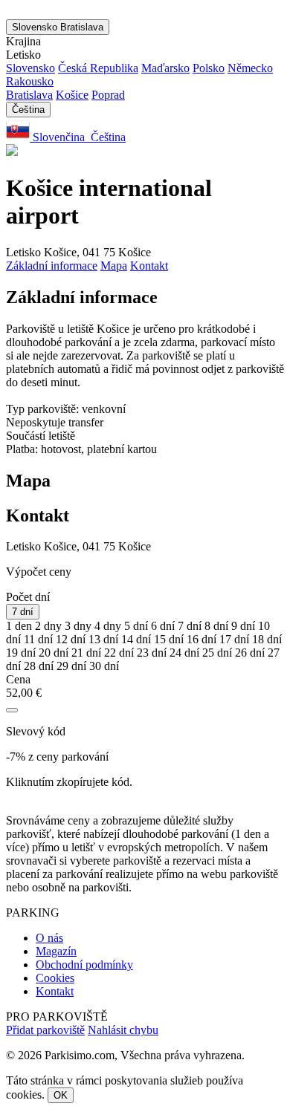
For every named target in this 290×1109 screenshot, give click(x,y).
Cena (18, 679)
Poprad (108, 94)
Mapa (113, 265)
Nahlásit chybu (123, 1030)
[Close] (12, 710)
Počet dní (28, 597)
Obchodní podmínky (84, 964)
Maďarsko (165, 68)
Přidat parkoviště (45, 1030)
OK (61, 1095)
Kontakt (149, 265)
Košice (72, 94)
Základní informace (51, 265)
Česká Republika (98, 68)
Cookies (55, 978)
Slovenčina (59, 137)
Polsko (209, 68)
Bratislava (29, 94)
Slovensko (57, 27)
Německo (250, 68)
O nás (49, 937)
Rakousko (30, 81)
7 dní (22, 611)
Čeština (28, 109)
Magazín (56, 951)
